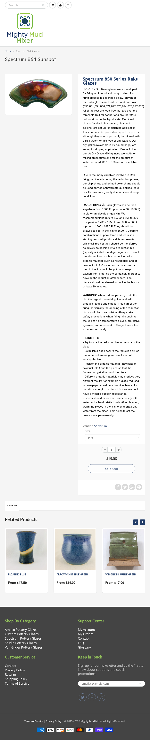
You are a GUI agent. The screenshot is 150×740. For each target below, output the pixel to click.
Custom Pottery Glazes (22, 634)
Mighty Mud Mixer (91, 721)
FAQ (81, 643)
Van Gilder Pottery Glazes (24, 647)
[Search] (43, 5)
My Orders (85, 634)
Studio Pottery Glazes (21, 643)
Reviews (12, 505)
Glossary (84, 647)
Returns (11, 674)
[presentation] (135, 522)
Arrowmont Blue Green (72, 574)
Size (87, 431)
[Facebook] (92, 697)
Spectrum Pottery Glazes (23, 638)
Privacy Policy (15, 670)
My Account (86, 629)
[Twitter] (83, 697)
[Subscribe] (140, 684)
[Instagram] (101, 697)
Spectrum (100, 426)
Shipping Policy (16, 679)
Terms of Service (17, 683)
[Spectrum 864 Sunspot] (38, 94)
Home (8, 51)
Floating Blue (17, 574)
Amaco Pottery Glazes (21, 629)
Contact (83, 638)
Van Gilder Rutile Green (120, 574)
